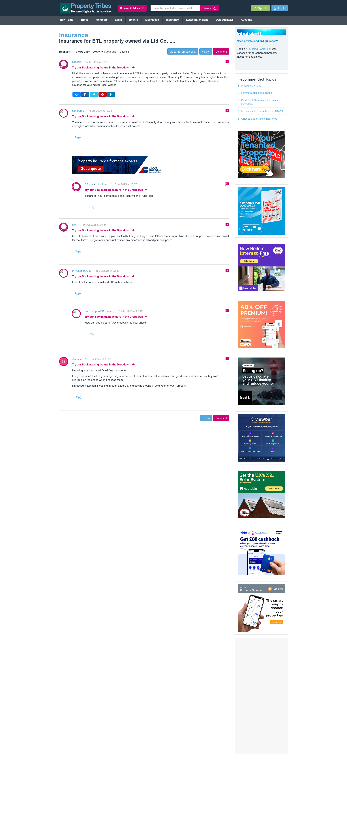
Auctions (246, 19)
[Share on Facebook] (85, 94)
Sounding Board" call (259, 49)
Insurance (172, 19)
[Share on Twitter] (94, 94)
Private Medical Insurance (256, 92)
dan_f (75, 224)
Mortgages (152, 19)
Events (133, 19)
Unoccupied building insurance (259, 118)
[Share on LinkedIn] (111, 94)
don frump (78, 110)
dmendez (78, 359)
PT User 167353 (82, 270)
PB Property (107, 311)
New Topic (66, 19)
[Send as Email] (76, 94)
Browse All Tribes (130, 8)
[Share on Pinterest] (102, 94)
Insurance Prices (251, 85)
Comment (221, 51)
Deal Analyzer (224, 19)
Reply (78, 137)
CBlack (77, 62)
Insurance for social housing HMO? (262, 111)
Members (102, 19)
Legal (118, 19)
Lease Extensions (197, 19)
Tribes (84, 19)
